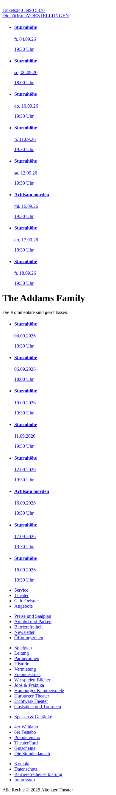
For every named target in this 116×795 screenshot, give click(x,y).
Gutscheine (24, 748)
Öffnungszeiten (28, 637)
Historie (21, 663)
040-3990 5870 (23, 10)
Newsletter (24, 632)
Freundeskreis (27, 674)
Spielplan (23, 647)
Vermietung (25, 669)
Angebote (23, 606)
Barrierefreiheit (28, 626)
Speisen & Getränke (33, 716)
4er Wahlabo (26, 726)
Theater (21, 595)
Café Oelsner (26, 600)
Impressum (24, 779)
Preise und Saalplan (32, 616)
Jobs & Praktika (29, 685)
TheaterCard (26, 742)
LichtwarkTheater (31, 701)
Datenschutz (25, 769)
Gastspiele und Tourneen (37, 706)
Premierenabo (27, 737)
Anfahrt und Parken (32, 621)
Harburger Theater (31, 695)
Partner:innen (26, 658)
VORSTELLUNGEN (35, 15)
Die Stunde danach (32, 753)
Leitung (21, 653)
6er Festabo (25, 732)
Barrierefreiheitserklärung (38, 774)
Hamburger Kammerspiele (39, 690)
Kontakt (21, 763)
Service (21, 590)
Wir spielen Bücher (32, 679)
